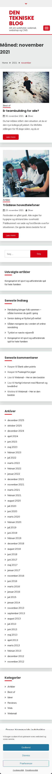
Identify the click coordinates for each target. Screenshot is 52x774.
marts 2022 (14, 463)
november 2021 (16, 484)
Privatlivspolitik (31, 770)
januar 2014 (14, 602)
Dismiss (26, 755)
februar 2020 (14, 522)
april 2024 (13, 436)
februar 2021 (14, 495)
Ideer (10, 697)
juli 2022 (12, 457)
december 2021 (16, 479)
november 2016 (16, 575)
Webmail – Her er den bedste (30, 377)
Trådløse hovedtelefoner (21, 205)
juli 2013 (12, 623)
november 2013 (16, 607)
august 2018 (14, 548)
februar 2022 (14, 468)
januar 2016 (14, 591)
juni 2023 (12, 441)
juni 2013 (12, 629)
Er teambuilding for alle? (21, 111)
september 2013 (16, 613)
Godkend (26, 747)
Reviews (12, 702)
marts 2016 (14, 586)
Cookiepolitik (18, 770)
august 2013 (14, 618)
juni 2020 (12, 511)
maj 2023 (12, 447)
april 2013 (13, 640)
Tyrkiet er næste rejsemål (21, 332)
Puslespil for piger (27, 371)
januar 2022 (14, 473)
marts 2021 (14, 489)
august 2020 (14, 500)
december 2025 (16, 420)
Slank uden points (27, 366)
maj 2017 (12, 564)
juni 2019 (12, 532)
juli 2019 (12, 527)
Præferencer (26, 763)
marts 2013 (14, 645)
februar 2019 (14, 538)
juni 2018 (12, 554)
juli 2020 (12, 506)
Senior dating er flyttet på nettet (24, 318)
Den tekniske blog (21, 18)
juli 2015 (12, 597)
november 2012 (16, 661)
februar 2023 (14, 452)
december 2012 (16, 656)
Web (10, 708)
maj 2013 (12, 634)
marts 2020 (14, 516)
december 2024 (16, 430)
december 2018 (16, 543)
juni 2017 (12, 559)
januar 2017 (14, 570)
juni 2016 (12, 581)
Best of (7, 105)
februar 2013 (14, 650)
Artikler (6, 199)
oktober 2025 (15, 425)
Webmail (12, 713)
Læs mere (10, 137)
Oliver (30, 116)
